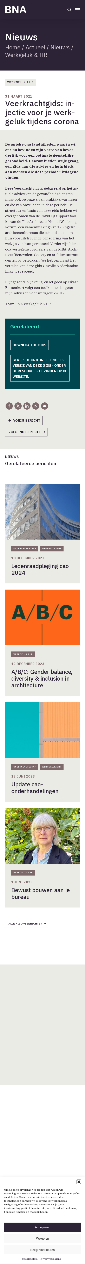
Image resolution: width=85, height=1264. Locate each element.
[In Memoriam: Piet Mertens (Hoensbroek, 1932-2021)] (28, 433)
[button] (79, 1182)
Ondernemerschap (24, 548)
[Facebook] (9, 406)
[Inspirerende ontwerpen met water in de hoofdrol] (26, 422)
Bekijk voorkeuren (42, 1249)
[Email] (44, 406)
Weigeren (42, 1238)
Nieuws (60, 47)
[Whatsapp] (35, 406)
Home (12, 47)
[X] (18, 406)
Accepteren (42, 1227)
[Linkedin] (27, 406)
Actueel (35, 47)
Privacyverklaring (50, 1258)
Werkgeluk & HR (26, 55)
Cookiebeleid (30, 1258)
